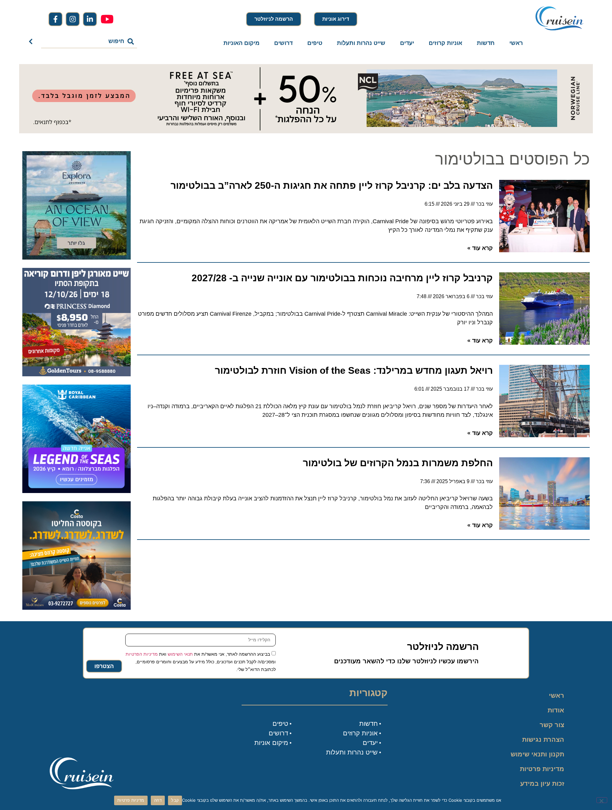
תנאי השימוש (180, 654)
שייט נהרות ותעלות (361, 43)
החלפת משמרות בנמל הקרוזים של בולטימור (398, 463)
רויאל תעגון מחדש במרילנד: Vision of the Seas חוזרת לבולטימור (354, 370)
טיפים (314, 43)
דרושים (283, 43)
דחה (158, 800)
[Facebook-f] (55, 19)
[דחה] (601, 800)
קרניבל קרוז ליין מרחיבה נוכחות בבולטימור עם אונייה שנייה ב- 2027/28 (342, 278)
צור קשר (552, 724)
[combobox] (89, 41)
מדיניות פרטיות (542, 768)
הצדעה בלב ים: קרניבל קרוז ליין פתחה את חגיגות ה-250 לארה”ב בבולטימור (332, 185)
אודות (556, 710)
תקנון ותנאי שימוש (537, 754)
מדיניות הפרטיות (142, 654)
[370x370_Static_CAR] (76, 257)
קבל (175, 800)
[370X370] (76, 491)
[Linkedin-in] (90, 19)
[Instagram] (73, 19)
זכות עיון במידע (542, 783)
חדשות (486, 43)
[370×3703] (76, 374)
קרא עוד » (480, 248)
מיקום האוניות (241, 43)
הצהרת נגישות (543, 739)
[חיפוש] (32, 41)
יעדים (407, 43)
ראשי (516, 43)
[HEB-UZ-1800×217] (306, 131)
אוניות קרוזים (445, 43)
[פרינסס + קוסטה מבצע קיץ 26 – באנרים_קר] (76, 608)
